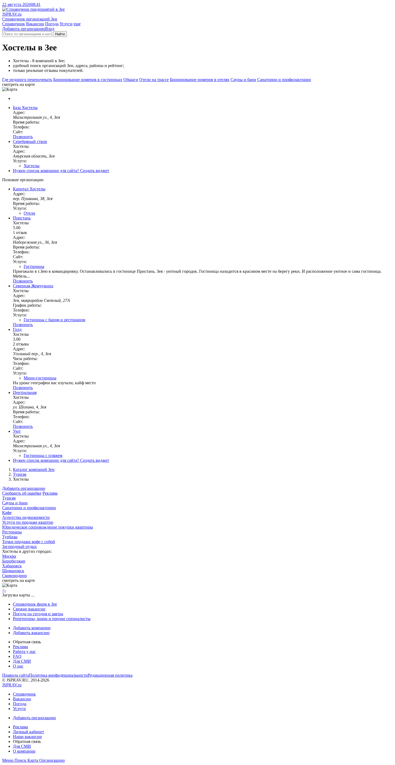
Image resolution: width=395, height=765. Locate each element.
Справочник (13, 24)
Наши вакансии (27, 736)
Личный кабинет (28, 731)
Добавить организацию (23, 28)
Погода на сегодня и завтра (38, 614)
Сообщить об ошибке (21, 493)
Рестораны (12, 532)
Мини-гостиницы (40, 378)
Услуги (66, 24)
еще (77, 24)
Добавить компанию (32, 628)
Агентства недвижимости (26, 517)
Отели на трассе (154, 79)
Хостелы (32, 165)
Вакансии (35, 24)
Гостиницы (34, 266)
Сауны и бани (243, 79)
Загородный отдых (19, 546)
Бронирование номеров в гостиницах (87, 79)
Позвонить (23, 136)
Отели (29, 213)
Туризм (19, 474)
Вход (49, 28)
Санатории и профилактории (284, 79)
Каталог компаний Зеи (34, 469)
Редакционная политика (110, 675)
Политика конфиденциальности (58, 675)
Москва (9, 556)
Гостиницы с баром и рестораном (54, 319)
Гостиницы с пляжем (43, 455)
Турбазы (9, 537)
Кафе (7, 512)
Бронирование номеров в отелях (199, 79)
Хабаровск (12, 566)
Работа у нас (24, 651)
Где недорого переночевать (27, 79)
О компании (24, 751)
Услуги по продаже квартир (27, 522)
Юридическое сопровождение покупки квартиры (47, 527)
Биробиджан (13, 561)
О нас (18, 666)
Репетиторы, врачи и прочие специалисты (52, 618)
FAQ (17, 656)
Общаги (130, 79)
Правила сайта (15, 675)
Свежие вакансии (29, 609)
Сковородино (14, 575)
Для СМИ (22, 661)
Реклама (50, 493)
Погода (52, 24)
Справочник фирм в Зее (35, 604)
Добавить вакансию (31, 632)
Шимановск (13, 570)
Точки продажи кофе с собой (28, 541)
